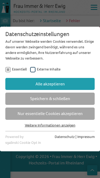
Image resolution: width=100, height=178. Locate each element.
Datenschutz (65, 136)
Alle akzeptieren (50, 84)
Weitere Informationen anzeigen (50, 125)
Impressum (86, 136)
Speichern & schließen (50, 98)
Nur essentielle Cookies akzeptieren (50, 113)
